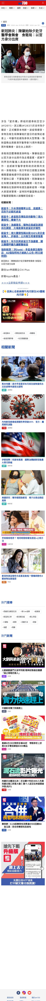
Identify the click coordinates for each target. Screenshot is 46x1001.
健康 (4, 582)
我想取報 (23, 998)
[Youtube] (29, 993)
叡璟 (14, 622)
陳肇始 (32, 333)
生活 (4, 544)
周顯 (13, 627)
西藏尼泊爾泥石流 (10, 611)
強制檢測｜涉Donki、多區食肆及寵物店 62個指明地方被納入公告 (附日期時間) (22, 252)
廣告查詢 (10, 998)
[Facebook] (18, 993)
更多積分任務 (36, 977)
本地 (3, 25)
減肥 (5, 627)
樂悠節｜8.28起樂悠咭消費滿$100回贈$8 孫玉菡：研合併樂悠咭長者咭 (22, 825)
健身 (34, 622)
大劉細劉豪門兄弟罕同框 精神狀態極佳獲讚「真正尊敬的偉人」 (22, 671)
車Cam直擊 (26, 611)
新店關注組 (21, 617)
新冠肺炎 (7, 333)
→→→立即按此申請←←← (15, 282)
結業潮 (37, 611)
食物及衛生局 (20, 333)
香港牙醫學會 (8, 338)
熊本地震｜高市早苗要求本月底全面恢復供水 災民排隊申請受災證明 (23, 385)
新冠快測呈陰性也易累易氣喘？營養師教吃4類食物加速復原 (22, 577)
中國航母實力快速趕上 (12, 708)
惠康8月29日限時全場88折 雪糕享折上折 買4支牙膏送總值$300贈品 (23, 744)
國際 (4, 390)
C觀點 (6, 622)
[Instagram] (24, 993)
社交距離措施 (23, 338)
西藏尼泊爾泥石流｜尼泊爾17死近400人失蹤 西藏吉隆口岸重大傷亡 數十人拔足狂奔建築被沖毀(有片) (23, 784)
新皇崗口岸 (8, 617)
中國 (4, 428)
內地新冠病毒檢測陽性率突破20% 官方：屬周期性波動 (23, 423)
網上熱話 (33, 617)
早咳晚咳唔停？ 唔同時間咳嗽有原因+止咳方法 (22, 539)
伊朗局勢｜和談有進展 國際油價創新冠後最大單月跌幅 (23, 461)
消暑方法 (25, 622)
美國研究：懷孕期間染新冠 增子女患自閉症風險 (23, 499)
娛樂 (4, 676)
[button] (3, 3)
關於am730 (36, 998)
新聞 (4, 711)
